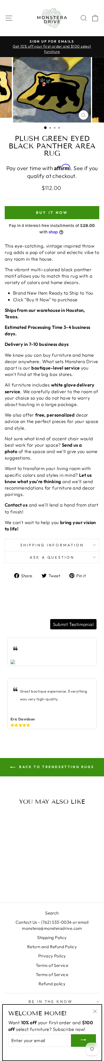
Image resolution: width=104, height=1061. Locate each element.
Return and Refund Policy (52, 946)
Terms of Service (52, 965)
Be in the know (51, 1001)
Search (52, 913)
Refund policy (52, 983)
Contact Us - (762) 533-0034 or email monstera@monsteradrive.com (52, 925)
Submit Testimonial (73, 624)
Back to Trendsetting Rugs (56, 767)
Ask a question (52, 557)
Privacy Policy (52, 956)
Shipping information (52, 545)
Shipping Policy (52, 937)
